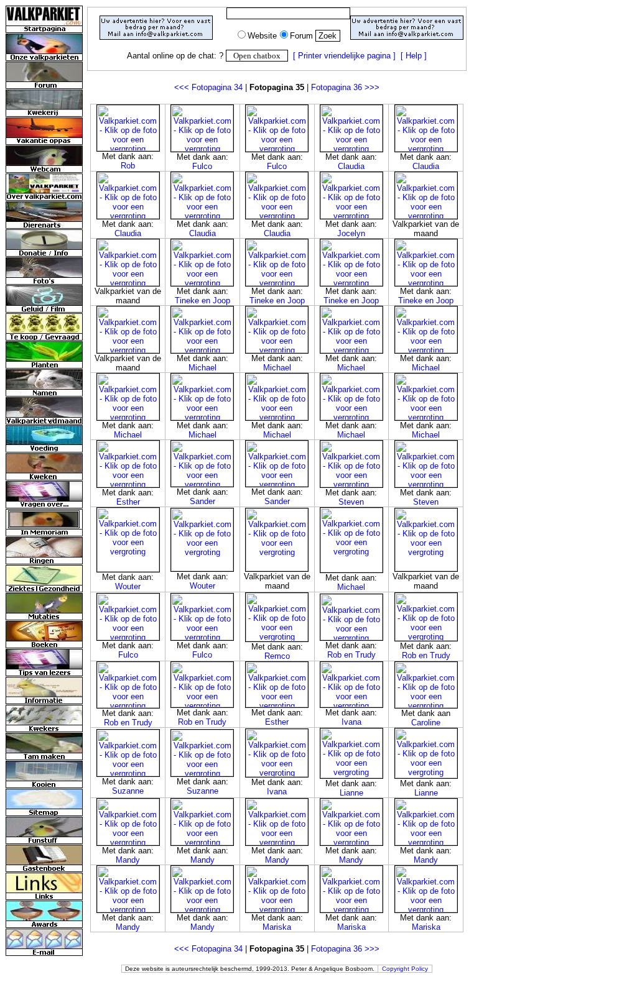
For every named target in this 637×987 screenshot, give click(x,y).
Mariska (277, 927)
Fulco (202, 166)
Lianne (351, 792)
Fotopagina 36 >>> (345, 87)
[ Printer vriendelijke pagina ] (344, 55)
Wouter (128, 586)
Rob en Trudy (351, 654)
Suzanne (128, 791)
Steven (351, 502)
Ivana (351, 722)
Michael (202, 367)
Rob (128, 165)
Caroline (425, 722)
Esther (128, 502)
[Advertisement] (276, 75)
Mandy (128, 860)
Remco (277, 656)
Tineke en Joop (202, 300)
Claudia (351, 166)
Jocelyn (351, 233)
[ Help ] (414, 55)
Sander (202, 501)
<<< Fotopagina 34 (208, 87)
